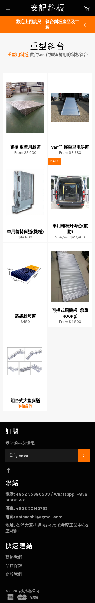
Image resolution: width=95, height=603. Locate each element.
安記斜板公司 (28, 591)
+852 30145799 (32, 508)
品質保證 (13, 565)
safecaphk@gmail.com (39, 516)
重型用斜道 (17, 54)
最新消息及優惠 (20, 442)
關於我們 (13, 574)
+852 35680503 (33, 494)
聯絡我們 (13, 557)
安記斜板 (47, 8)
